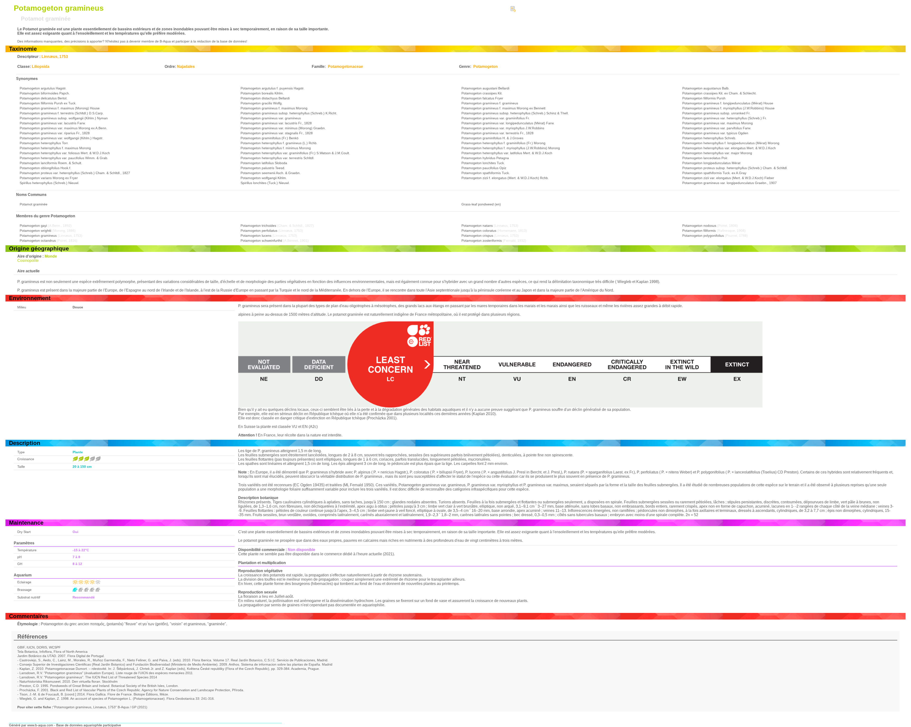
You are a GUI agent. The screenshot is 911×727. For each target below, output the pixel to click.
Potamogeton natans (477, 225)
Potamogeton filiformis (699, 230)
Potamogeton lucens (256, 235)
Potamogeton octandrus (38, 240)
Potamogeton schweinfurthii (261, 240)
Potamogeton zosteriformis (481, 240)
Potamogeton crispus (477, 235)
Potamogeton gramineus (38, 235)
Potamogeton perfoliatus (259, 230)
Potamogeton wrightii (35, 230)
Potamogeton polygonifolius (703, 235)
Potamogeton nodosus (699, 225)
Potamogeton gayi (33, 225)
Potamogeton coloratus (478, 230)
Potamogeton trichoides (258, 225)
